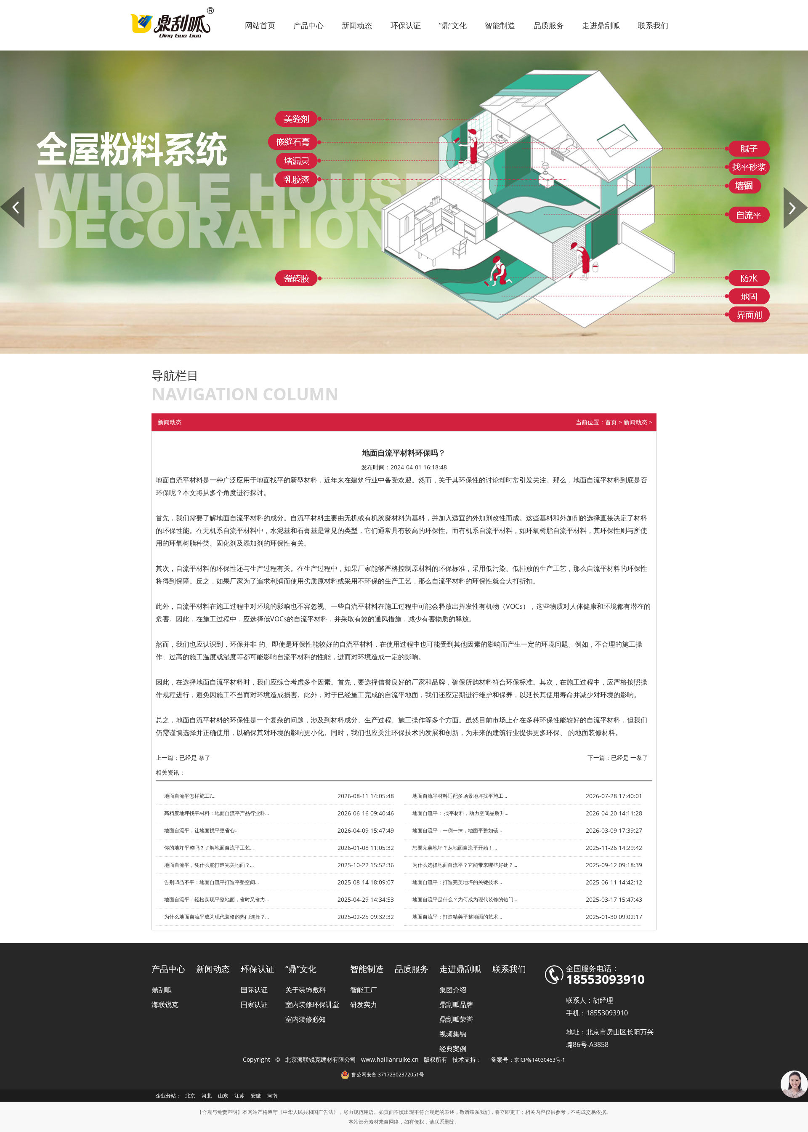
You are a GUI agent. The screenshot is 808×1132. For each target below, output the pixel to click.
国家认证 (254, 1004)
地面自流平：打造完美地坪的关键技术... (457, 882)
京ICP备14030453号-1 (539, 1059)
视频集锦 (452, 1034)
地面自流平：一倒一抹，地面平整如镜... (457, 830)
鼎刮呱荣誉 (456, 1019)
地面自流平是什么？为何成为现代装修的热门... (464, 899)
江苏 (239, 1095)
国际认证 (254, 989)
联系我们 (653, 25)
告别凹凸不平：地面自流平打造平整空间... (211, 882)
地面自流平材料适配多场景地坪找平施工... (459, 795)
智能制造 (500, 25)
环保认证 (406, 25)
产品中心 (308, 25)
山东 (223, 1095)
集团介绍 (452, 989)
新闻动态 (357, 25)
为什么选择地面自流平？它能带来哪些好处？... (464, 864)
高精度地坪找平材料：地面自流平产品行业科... (216, 813)
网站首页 (260, 25)
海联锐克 (165, 1004)
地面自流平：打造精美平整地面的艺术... (457, 916)
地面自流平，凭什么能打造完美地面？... (209, 864)
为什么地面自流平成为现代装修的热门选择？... (216, 916)
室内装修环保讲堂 (312, 1004)
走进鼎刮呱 (601, 25)
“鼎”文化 (453, 25)
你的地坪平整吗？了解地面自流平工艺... (209, 847)
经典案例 (452, 1048)
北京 (190, 1095)
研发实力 (363, 1004)
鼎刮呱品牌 (456, 1004)
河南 (272, 1095)
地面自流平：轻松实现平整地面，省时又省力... (216, 899)
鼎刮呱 (162, 989)
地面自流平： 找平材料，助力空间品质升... (460, 813)
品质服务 (549, 25)
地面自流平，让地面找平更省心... (201, 830)
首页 (611, 422)
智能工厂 (363, 989)
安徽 (256, 1095)
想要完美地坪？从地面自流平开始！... (454, 847)
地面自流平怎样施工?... (189, 795)
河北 (207, 1095)
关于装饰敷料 (305, 989)
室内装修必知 (305, 1019)
